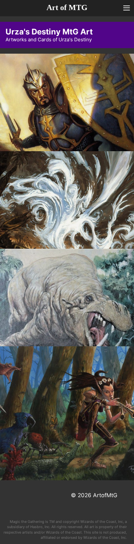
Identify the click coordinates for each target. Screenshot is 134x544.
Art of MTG (67, 7)
